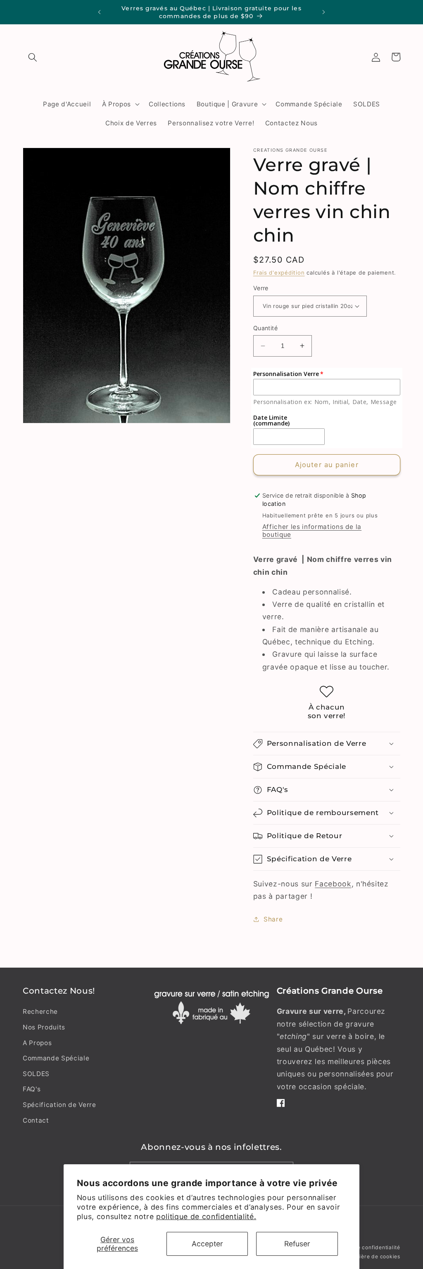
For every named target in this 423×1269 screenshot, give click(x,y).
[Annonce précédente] (99, 12)
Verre (261, 287)
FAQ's (31, 1089)
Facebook (333, 883)
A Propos (37, 1043)
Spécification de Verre (59, 1105)
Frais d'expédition (279, 272)
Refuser (297, 1243)
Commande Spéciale (56, 1058)
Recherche (40, 1011)
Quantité (265, 327)
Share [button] (273, 919)
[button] (33, 57)
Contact (36, 1120)
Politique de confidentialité (364, 1247)
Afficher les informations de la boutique (311, 530)
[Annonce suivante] (324, 12)
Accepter (207, 1243)
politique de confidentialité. (206, 1216)
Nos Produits (44, 1027)
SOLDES (36, 1074)
